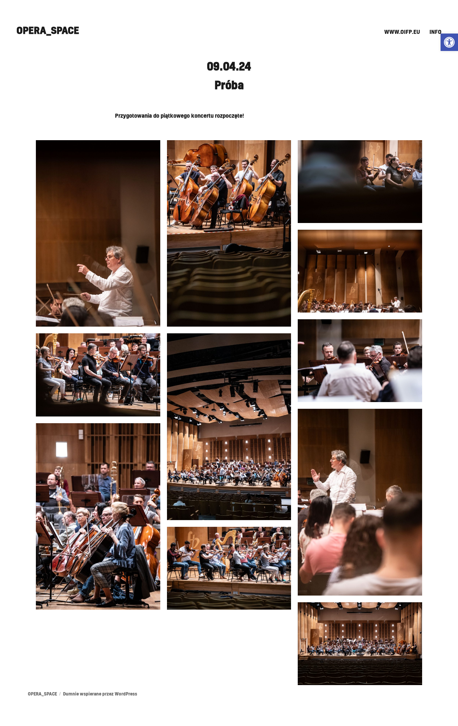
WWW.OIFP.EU (402, 32)
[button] (449, 42)
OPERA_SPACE (47, 31)
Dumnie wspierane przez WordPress (100, 694)
